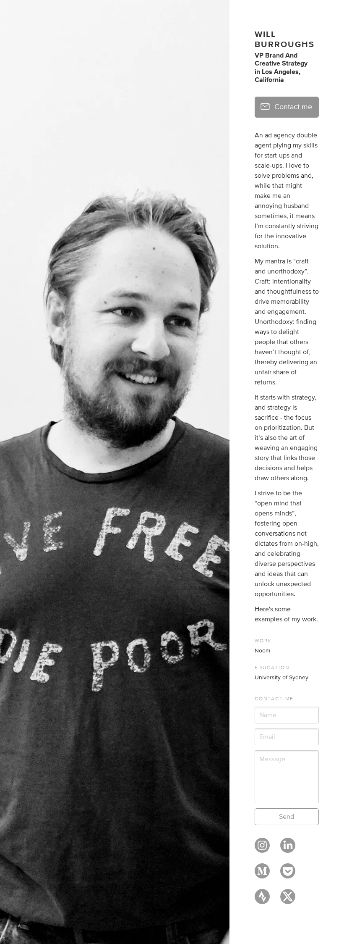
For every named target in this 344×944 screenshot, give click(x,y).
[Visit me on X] (287, 900)
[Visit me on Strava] (262, 900)
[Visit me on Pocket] (287, 874)
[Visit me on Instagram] (262, 849)
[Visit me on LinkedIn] (287, 849)
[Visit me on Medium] (262, 874)
